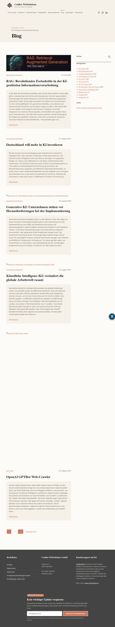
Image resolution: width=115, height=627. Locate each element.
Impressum (11, 572)
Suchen (109, 58)
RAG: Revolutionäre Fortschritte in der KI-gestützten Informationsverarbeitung (37, 83)
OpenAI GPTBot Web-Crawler (28, 477)
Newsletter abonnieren (75, 613)
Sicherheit (82, 97)
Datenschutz (11, 568)
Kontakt (9, 565)
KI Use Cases (12, 12)
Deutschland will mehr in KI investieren (34, 145)
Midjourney (83, 92)
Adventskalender (53, 12)
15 (20, 531)
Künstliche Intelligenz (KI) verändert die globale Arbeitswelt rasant (35, 278)
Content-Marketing (86, 74)
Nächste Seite (31, 531)
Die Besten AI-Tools (86, 76)
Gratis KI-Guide (31, 12)
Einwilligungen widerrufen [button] (16, 579)
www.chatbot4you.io (92, 583)
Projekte (82, 95)
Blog (62, 12)
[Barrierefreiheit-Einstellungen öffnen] (112, 316)
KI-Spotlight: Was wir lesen (89, 87)
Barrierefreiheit (84, 71)
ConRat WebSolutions (25, 4)
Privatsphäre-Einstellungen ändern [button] (19, 576)
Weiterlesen (13, 125)
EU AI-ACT (82, 79)
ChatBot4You (42, 12)
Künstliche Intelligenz (14, 75)
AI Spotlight (69, 12)
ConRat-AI (21, 12)
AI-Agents (82, 69)
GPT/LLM (9, 471)
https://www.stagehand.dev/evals (89, 108)
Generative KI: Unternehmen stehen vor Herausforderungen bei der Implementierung (38, 209)
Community (79, 12)
